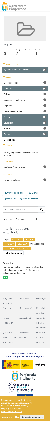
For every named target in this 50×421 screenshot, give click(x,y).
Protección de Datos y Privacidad (42, 337)
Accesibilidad (25, 317)
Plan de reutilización (8, 320)
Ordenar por (8, 219)
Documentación (26, 308)
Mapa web (24, 298)
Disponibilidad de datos (42, 310)
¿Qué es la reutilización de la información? (9, 337)
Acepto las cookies (10, 417)
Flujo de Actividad (30, 198)
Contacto (7, 308)
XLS (5, 277)
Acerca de (11, 198)
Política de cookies (24, 335)
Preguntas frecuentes (7, 301)
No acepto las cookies (32, 417)
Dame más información (11, 411)
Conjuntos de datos (15, 192)
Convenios (8, 263)
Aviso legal (41, 298)
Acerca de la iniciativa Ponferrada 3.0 (42, 322)
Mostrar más (9, 139)
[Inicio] (14, 6)
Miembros (36, 192)
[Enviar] (41, 209)
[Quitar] (21, 239)
